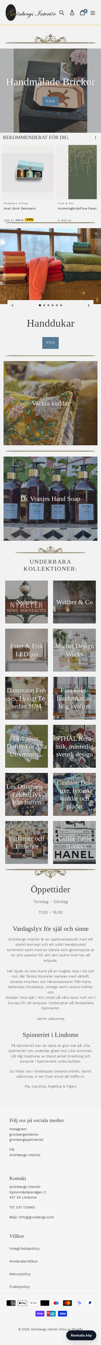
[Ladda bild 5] (57, 305)
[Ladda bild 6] (61, 305)
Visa (50, 101)
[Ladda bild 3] (48, 305)
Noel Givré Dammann (20, 208)
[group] (27, 186)
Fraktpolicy (19, 1286)
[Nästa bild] (88, 305)
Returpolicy (20, 1274)
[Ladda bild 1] (40, 305)
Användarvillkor (23, 1261)
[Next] (96, 138)
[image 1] (28, 172)
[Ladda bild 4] (53, 305)
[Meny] (93, 12)
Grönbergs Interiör (44, 1329)
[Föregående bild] (12, 305)
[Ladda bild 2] (44, 305)
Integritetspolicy (24, 1248)
